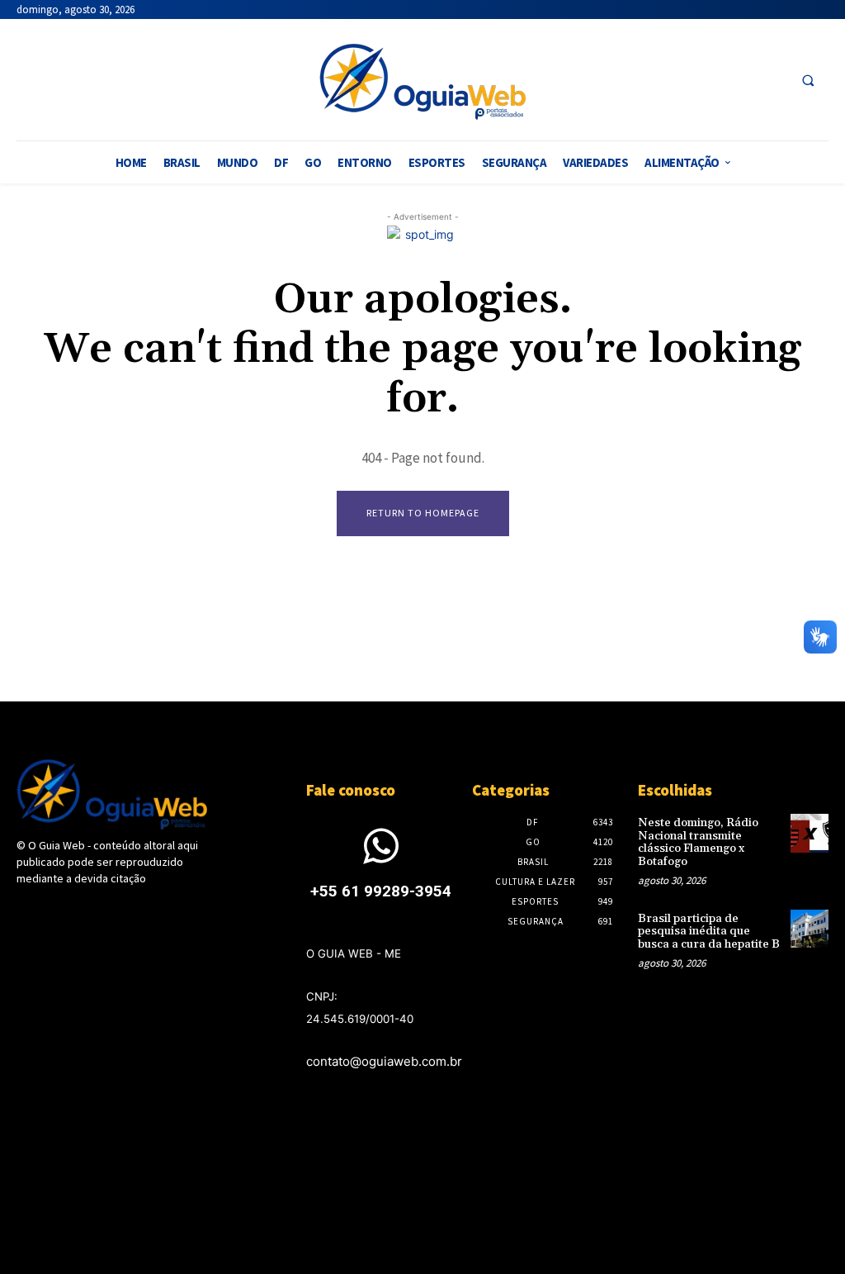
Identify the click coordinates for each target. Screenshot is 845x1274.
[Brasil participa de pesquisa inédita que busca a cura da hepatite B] (809, 929)
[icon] (381, 856)
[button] (807, 80)
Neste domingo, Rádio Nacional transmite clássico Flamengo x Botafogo (698, 841)
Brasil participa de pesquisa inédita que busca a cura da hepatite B (709, 931)
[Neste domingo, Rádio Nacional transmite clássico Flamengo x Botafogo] (809, 833)
